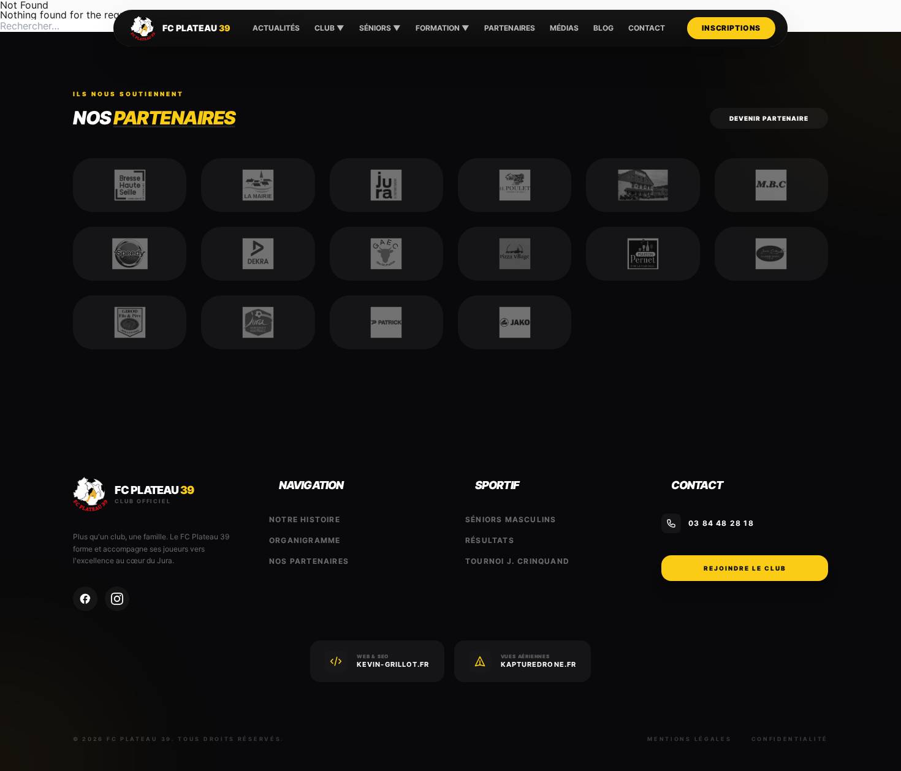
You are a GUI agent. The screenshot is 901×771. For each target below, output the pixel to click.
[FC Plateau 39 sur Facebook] (85, 599)
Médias (564, 27)
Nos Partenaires (309, 561)
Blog (603, 27)
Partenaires (509, 27)
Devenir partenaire (768, 118)
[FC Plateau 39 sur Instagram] (117, 599)
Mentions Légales (689, 739)
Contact (646, 27)
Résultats (489, 540)
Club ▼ (329, 27)
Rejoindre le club (745, 568)
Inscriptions (731, 27)
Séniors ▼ (380, 27)
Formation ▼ (443, 27)
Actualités (276, 27)
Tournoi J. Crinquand (517, 561)
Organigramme (304, 540)
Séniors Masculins (510, 519)
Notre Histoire (304, 519)
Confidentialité (790, 739)
